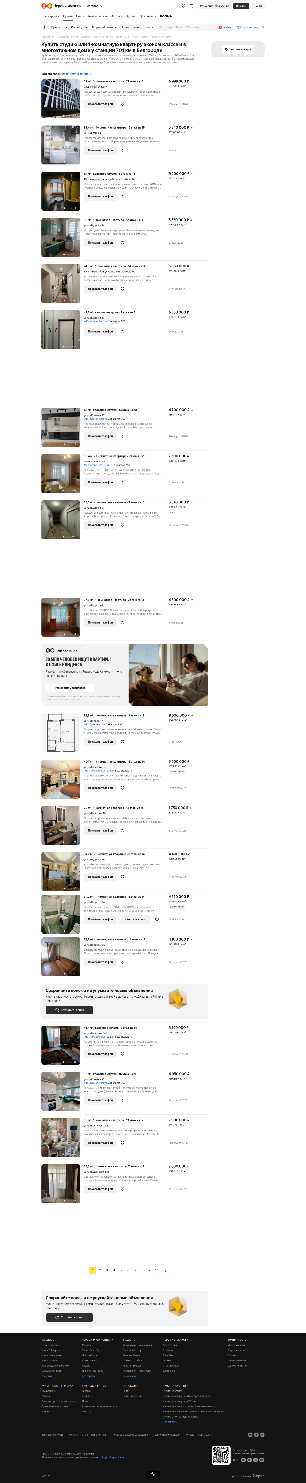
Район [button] (227, 27)
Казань (86, 1365)
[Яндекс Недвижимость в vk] (250, 1435)
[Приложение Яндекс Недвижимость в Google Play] (249, 1459)
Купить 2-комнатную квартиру (181, 1416)
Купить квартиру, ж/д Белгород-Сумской (186, 1396)
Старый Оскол (171, 1365)
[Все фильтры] (45, 27)
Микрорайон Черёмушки (137, 1370)
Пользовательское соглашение (130, 1434)
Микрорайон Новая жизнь (137, 1345)
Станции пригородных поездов (59, 1401)
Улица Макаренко (51, 1355)
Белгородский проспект (55, 1365)
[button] (191, 6)
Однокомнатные (237, 1365)
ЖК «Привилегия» (94, 724)
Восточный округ (133, 1350)
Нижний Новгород (92, 1370)
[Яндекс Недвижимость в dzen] (256, 1435)
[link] (258, 6)
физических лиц (71, 699)
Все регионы (48, 1391)
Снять (126, 1391)
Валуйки (168, 1355)
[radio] (99, 1270)
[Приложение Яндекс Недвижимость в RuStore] (261, 1459)
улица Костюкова (94, 1125)
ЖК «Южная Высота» (96, 321)
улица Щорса (91, 225)
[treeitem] (51, 16)
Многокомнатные (238, 1345)
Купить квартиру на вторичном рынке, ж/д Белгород (193, 1411)
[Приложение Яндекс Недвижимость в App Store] (243, 1459)
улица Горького (93, 767)
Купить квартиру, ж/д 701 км (179, 1401)
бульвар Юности (93, 461)
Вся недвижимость (52, 1434)
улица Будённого (94, 1171)
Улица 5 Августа (50, 1350)
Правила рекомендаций (166, 1434)
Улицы (45, 1411)
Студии (232, 1355)
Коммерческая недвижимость (99, 1406)
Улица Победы (49, 1360)
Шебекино (169, 1370)
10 (156, 1270)
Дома (85, 1401)
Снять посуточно (132, 1396)
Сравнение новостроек (54, 1406)
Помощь (189, 1434)
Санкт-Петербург (92, 1350)
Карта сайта (205, 1434)
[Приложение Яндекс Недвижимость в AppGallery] (255, 1459)
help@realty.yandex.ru (112, 1457)
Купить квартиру (173, 1391)
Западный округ (132, 1355)
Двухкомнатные (237, 1350)
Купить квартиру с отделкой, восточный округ (190, 1406)
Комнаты (87, 1396)
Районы (45, 1396)
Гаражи (86, 1391)
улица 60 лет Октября (117, 179)
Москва (86, 1345)
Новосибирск (89, 1355)
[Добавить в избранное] (122, 104)
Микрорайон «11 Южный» (98, 465)
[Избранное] (183, 6)
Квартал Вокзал (132, 1365)
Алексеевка (170, 1345)
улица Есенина (92, 133)
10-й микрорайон (132, 1360)
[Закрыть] (263, 27)
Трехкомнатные (237, 1360)
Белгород (168, 1350)
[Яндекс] (258, 1476)
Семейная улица (50, 1345)
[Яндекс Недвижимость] (61, 6)
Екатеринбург (90, 1360)
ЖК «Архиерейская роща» (99, 770)
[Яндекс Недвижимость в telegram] (262, 1435)
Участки (86, 1411)
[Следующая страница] (165, 1270)
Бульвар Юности (51, 1370)
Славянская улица (94, 86)
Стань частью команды (95, 1434)
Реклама (73, 1434)
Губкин (167, 1360)
